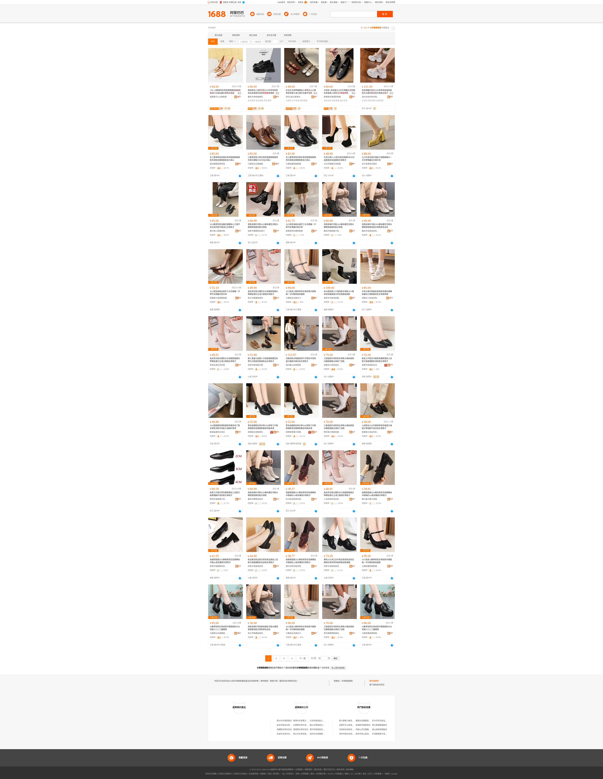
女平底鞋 (295, 101)
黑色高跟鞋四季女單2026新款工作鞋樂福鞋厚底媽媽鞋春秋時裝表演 (263, 426)
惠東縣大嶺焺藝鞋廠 (218, 298)
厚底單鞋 (251, 101)
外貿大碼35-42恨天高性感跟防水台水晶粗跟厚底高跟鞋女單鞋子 (339, 158)
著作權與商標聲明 (285, 769)
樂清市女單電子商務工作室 (304, 721)
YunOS (330, 774)
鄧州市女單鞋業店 (284, 721)
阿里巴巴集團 (211, 774)
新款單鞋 (259, 101)
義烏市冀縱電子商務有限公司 (332, 231)
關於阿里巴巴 (329, 769)
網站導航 (350, 769)
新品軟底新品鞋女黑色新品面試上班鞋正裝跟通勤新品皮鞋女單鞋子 (263, 561)
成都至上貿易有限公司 (370, 298)
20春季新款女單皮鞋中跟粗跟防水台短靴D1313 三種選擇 (225, 628)
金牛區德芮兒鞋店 (369, 164)
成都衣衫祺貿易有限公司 (332, 365)
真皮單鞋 (335, 101)
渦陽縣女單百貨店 (284, 729)
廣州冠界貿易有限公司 (294, 566)
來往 (364, 774)
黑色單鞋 (267, 101)
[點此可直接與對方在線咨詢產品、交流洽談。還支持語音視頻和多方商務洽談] (240, 175)
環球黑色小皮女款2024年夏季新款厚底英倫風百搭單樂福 (263, 91)
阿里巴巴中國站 (240, 774)
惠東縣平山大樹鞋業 (218, 97)
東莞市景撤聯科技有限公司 (218, 566)
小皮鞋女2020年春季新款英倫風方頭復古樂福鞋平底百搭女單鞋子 (377, 426)
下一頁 (302, 658)
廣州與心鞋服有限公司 (218, 231)
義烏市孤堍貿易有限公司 (370, 231)
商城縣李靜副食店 (363, 725)
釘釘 (370, 774)
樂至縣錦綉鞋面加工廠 (332, 633)
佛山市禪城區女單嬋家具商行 (322, 725)
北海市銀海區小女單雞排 (320, 721)
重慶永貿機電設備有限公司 (367, 721)
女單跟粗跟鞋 (347, 681)
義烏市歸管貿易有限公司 (256, 499)
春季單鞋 (303, 101)
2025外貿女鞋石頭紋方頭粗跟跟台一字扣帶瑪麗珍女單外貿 (377, 158)
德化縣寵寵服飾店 (379, 725)
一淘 (282, 774)
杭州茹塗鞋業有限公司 (294, 499)
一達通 (386, 774)
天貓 (269, 774)
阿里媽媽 (305, 774)
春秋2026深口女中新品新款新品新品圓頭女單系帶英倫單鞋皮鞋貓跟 (339, 561)
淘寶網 (263, 774)
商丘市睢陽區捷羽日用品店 (256, 298)
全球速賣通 (253, 774)
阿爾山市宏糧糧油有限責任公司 (369, 729)
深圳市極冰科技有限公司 (349, 734)
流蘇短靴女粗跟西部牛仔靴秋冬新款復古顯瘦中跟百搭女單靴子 (301, 359)
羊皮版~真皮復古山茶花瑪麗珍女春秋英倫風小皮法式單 (339, 91)
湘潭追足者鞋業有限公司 (256, 432)
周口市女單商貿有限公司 (303, 734)
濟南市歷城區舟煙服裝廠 (256, 365)
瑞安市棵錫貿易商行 (256, 231)
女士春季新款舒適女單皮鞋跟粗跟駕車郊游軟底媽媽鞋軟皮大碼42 (225, 158)
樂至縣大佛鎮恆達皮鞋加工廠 (332, 432)
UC (351, 774)
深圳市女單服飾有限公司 (320, 734)
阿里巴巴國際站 (225, 774)
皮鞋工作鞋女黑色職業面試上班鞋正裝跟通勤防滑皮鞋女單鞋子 (225, 494)
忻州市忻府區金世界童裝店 (383, 721)
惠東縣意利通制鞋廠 (294, 231)
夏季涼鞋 (371, 101)
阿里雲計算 (321, 774)
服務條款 (308, 769)
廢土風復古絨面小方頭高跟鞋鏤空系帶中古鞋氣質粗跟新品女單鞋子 (263, 359)
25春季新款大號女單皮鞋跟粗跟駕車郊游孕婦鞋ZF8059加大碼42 (263, 158)
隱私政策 (318, 769)
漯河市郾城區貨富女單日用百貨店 (324, 729)
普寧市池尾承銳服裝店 (332, 298)
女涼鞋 (364, 101)
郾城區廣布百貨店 (217, 432)
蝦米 (312, 774)
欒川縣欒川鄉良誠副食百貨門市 (352, 721)
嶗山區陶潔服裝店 (379, 729)
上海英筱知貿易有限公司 (332, 499)
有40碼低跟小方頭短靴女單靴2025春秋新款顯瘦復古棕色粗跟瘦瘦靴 (339, 292)
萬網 (346, 774)
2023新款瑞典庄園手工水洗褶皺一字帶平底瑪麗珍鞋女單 (301, 225)
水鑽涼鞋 (379, 101)
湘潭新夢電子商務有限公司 (294, 432)
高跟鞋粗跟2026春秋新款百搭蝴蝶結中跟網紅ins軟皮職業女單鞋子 (377, 494)
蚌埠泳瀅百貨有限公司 (218, 365)
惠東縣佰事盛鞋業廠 (332, 97)
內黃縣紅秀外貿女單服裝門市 (305, 725)
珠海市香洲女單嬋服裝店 (287, 725)
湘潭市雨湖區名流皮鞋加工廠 (370, 365)
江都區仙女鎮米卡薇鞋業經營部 (294, 298)
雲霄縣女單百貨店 (300, 729)
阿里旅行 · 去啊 (292, 774)
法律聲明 (299, 769)
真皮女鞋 (327, 101)
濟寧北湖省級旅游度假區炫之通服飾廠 (256, 566)
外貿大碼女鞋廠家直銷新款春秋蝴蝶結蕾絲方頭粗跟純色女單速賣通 (377, 292)
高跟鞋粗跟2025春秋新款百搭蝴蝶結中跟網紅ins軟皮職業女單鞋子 (301, 494)
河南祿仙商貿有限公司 (348, 729)
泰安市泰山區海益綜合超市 (367, 734)
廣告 (239, 93)
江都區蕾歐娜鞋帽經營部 (294, 164)
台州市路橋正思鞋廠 (332, 164)
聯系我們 (340, 769)
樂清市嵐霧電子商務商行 (218, 499)
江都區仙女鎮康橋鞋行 (256, 164)
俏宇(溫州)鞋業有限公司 (294, 97)
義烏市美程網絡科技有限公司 (256, 97)
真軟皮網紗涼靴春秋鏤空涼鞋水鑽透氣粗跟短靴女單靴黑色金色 (263, 628)
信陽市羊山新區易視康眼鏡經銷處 (353, 725)
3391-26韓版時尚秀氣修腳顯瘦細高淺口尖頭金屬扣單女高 (225, 91)
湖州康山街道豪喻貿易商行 (294, 365)
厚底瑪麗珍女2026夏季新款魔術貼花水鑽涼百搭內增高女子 (377, 91)
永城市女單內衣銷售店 (286, 734)
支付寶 (358, 774)
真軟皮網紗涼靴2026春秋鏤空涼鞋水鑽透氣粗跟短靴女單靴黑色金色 (377, 225)
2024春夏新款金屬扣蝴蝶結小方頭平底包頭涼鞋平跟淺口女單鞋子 (225, 225)
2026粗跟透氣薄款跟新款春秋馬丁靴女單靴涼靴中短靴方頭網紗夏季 (225, 426)
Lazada (394, 774)
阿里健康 (377, 774)
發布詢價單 (374, 681)
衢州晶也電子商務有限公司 (370, 499)
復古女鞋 (343, 101)
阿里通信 (339, 774)
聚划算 (276, 774)
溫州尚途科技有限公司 (370, 97)
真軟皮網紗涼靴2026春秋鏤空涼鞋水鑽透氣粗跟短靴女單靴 (263, 225)
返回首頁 (325, 668)
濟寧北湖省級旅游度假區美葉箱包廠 (332, 566)
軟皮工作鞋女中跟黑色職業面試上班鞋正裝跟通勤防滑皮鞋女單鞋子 (377, 359)
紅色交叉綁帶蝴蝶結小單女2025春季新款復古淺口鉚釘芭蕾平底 (301, 91)
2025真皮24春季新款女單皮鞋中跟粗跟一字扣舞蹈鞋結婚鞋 (301, 292)
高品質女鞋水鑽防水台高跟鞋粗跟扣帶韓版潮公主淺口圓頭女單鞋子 (263, 292)
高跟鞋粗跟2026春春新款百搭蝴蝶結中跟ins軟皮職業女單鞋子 (225, 561)
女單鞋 (288, 101)
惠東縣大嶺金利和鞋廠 (370, 432)
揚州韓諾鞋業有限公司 (218, 164)
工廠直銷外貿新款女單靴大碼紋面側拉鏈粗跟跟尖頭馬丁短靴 (339, 359)
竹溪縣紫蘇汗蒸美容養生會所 (384, 734)
